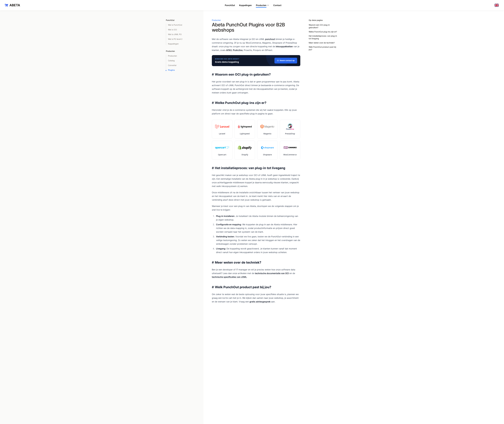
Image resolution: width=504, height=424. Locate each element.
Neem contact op (287, 60)
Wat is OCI (172, 29)
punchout (270, 39)
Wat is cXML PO (175, 34)
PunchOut (230, 5)
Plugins (171, 70)
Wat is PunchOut (175, 25)
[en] (497, 5)
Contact (277, 5)
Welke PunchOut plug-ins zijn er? (323, 32)
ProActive (238, 50)
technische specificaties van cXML (229, 277)
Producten (261, 5)
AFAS (229, 50)
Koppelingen (245, 5)
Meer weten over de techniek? (322, 43)
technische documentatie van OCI (272, 273)
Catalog (171, 60)
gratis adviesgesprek (260, 301)
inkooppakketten (284, 46)
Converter (172, 65)
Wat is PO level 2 (175, 39)
